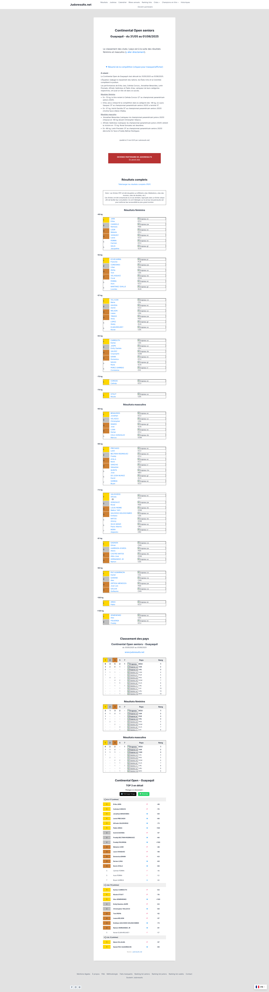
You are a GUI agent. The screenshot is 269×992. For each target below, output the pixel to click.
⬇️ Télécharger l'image (128, 794)
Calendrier (122, 2)
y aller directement (135, 52)
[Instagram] (75, 987)
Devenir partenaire (145, 7)
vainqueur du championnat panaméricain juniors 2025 (142, 117)
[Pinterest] (79, 987)
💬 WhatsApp (144, 794)
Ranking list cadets (176, 974)
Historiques (185, 2)
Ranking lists (147, 2)
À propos (96, 974)
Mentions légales (83, 974)
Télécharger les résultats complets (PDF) (134, 184)
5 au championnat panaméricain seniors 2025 (142, 108)
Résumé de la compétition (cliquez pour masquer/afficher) (135, 67)
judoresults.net (137, 952)
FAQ (103, 974)
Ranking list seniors (142, 974)
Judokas (113, 2)
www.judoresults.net (134, 652)
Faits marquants (126, 974)
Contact (189, 974)
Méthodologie (112, 974)
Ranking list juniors (159, 974)
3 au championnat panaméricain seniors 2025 (129, 105)
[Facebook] (71, 987)
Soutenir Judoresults (134, 977)
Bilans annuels (134, 2)
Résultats (104, 2)
